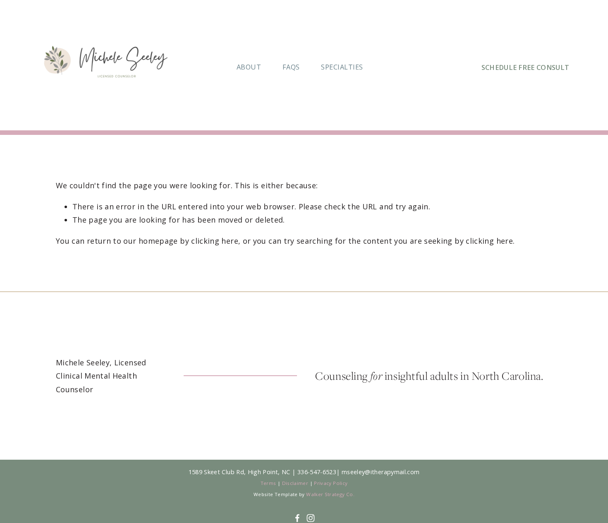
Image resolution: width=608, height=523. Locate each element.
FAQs (291, 67)
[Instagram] (310, 518)
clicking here (214, 241)
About (249, 67)
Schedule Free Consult (525, 67)
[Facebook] (297, 518)
